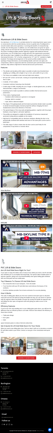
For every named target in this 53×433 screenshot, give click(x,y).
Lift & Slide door (14, 42)
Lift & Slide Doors (11, 6)
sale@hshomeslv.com (7, 378)
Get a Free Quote (46, 6)
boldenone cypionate (21, 97)
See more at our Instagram (21, 152)
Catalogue (36, 152)
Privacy (42, 430)
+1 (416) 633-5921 (6, 376)
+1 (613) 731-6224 (6, 407)
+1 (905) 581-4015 (6, 391)
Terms (38, 430)
